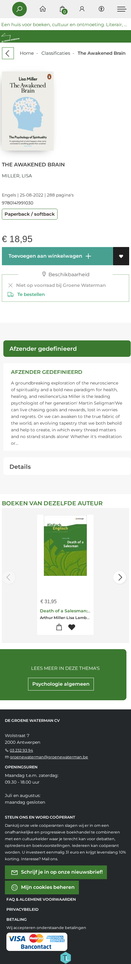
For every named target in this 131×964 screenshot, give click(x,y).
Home (27, 53)
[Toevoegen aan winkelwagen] (59, 627)
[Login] (82, 9)
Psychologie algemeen (61, 684)
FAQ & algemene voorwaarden (41, 899)
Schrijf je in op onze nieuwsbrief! (61, 872)
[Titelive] (65, 957)
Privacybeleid (22, 909)
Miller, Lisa (17, 176)
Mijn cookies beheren (47, 887)
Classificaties (55, 53)
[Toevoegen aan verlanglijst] (121, 256)
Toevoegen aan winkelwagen (44, 256)
